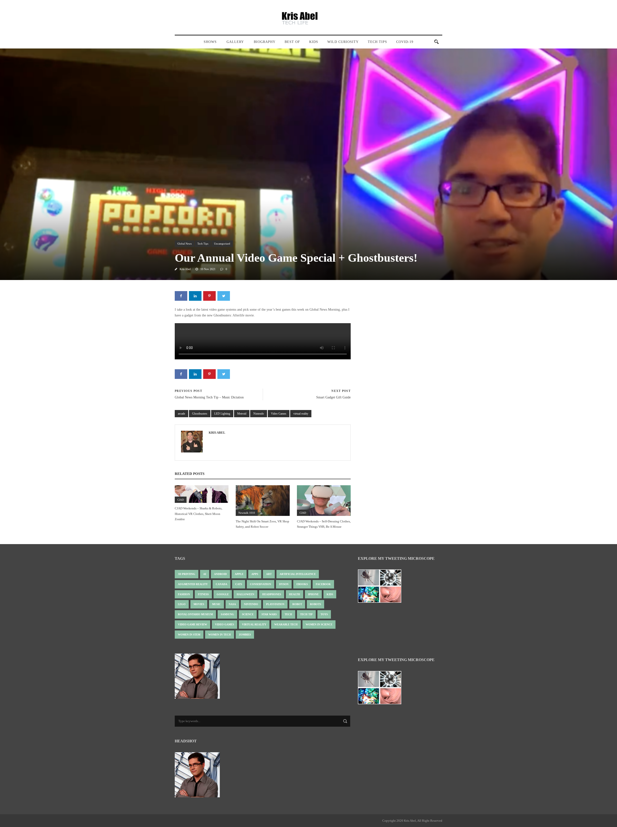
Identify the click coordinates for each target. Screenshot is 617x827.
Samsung (227, 614)
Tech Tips (377, 42)
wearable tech (286, 624)
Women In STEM (189, 634)
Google (223, 594)
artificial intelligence (298, 574)
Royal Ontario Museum (195, 614)
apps (254, 574)
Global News (184, 243)
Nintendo (258, 413)
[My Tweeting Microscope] (382, 587)
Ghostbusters (199, 413)
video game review (192, 624)
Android (220, 574)
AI (204, 574)
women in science (319, 624)
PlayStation (275, 604)
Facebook (323, 584)
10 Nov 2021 (207, 269)
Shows (210, 42)
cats (238, 584)
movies (199, 604)
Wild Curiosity (343, 42)
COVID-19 (404, 42)
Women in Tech (219, 634)
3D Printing (186, 574)
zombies (245, 634)
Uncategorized (222, 243)
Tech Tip (306, 614)
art (269, 574)
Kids (313, 42)
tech (288, 614)
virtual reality (300, 413)
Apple (239, 574)
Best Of (292, 42)
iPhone (313, 594)
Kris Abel (185, 269)
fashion (184, 594)
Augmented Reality (193, 584)
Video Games (278, 413)
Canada (221, 584)
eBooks (302, 584)
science (248, 614)
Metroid (241, 413)
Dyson (283, 584)
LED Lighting (222, 413)
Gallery (235, 42)
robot (297, 604)
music (216, 604)
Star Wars (269, 614)
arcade (181, 413)
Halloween (245, 594)
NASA (232, 604)
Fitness (203, 594)
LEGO (182, 604)
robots (315, 604)
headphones (271, 594)
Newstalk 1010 (246, 512)
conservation (260, 584)
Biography (264, 42)
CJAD (180, 499)
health (294, 594)
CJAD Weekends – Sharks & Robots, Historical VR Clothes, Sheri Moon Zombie (198, 513)
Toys (324, 614)
